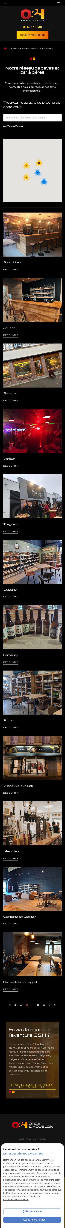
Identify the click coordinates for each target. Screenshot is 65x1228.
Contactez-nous (19, 86)
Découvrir (10, 269)
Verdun (9, 458)
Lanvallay (10, 655)
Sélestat (10, 393)
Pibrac (8, 720)
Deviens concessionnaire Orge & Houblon (32, 1085)
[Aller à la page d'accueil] (32, 16)
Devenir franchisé (32, 35)
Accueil (5, 48)
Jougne (9, 328)
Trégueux (11, 524)
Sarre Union (12, 262)
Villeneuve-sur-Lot (18, 785)
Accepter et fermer (33, 1219)
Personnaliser (33, 1211)
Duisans (10, 589)
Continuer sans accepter (16, 1199)
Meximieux (12, 851)
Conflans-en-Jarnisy (19, 916)
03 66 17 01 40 (32, 27)
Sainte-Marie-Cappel (20, 982)
